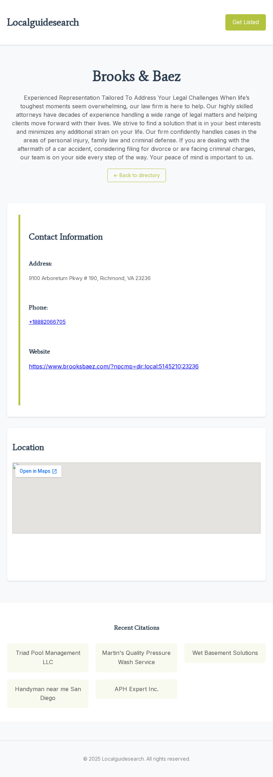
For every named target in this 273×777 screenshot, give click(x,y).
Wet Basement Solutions (225, 652)
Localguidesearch (43, 22)
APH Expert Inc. (136, 689)
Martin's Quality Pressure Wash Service (136, 657)
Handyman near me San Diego (48, 693)
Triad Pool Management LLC (48, 657)
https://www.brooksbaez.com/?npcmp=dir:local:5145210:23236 (114, 366)
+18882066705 (47, 321)
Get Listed (245, 22)
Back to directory (136, 175)
